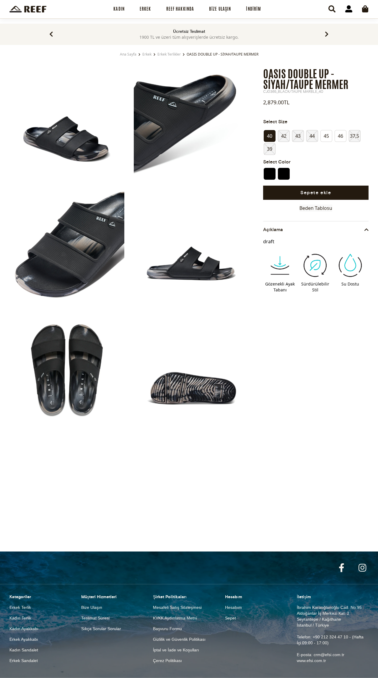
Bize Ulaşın (91, 607)
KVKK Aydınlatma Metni (175, 618)
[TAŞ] (284, 174)
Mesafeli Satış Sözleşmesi (177, 607)
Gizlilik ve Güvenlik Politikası (179, 639)
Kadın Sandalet (23, 650)
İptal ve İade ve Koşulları (176, 650)
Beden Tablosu (315, 208)
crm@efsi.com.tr (329, 654)
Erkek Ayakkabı (23, 639)
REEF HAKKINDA (180, 9)
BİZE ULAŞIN (220, 9)
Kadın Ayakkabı (23, 628)
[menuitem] (119, 9)
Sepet (230, 618)
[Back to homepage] (27, 9)
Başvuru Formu (167, 628)
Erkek (146, 54)
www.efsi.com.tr (311, 660)
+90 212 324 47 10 (330, 637)
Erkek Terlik (20, 607)
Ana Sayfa (128, 54)
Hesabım (233, 607)
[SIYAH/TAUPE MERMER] (270, 174)
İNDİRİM (253, 9)
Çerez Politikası (167, 660)
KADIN (119, 9)
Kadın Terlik (20, 618)
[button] (51, 34)
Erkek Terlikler (169, 54)
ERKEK (145, 9)
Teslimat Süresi (95, 618)
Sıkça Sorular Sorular (101, 628)
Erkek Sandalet (23, 660)
